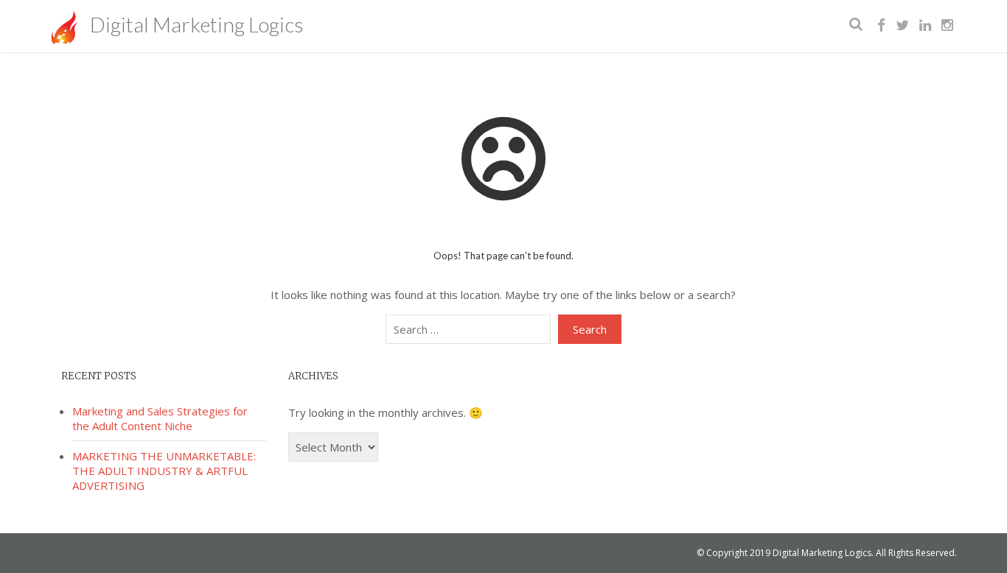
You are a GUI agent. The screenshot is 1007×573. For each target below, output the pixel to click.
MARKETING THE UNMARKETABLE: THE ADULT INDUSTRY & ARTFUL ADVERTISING (164, 471)
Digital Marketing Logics (194, 24)
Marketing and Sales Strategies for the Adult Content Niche (160, 418)
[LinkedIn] (925, 25)
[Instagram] (947, 25)
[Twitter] (902, 25)
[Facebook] (881, 25)
